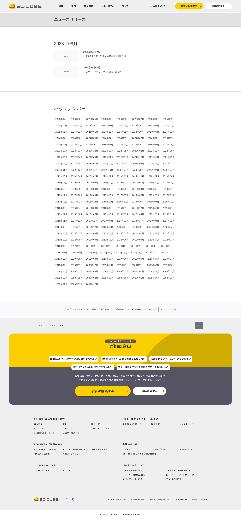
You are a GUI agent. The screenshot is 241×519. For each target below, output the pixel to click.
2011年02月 (121, 252)
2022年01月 (123, 157)
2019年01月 (138, 182)
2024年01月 (153, 138)
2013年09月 (138, 227)
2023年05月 (138, 144)
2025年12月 (169, 119)
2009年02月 (123, 271)
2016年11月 (107, 202)
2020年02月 (92, 176)
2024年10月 (138, 132)
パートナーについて (134, 465)
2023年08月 (107, 144)
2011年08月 (152, 246)
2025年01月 (92, 132)
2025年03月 (61, 132)
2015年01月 (61, 221)
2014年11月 (92, 221)
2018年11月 (168, 182)
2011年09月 (137, 246)
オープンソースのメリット (76, 309)
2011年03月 (106, 252)
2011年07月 (167, 246)
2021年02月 (169, 163)
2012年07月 (107, 240)
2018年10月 (61, 189)
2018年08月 (92, 189)
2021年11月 (153, 157)
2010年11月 (167, 252)
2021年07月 (92, 163)
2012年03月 (169, 240)
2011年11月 (107, 246)
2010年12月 (152, 252)
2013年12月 (92, 227)
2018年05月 (123, 189)
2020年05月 (61, 176)
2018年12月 (153, 182)
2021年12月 (138, 157)
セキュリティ (107, 6)
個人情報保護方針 (137, 499)
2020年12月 (77, 170)
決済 (73, 6)
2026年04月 (107, 119)
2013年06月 (61, 233)
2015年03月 (153, 214)
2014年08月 (122, 221)
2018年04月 (138, 189)
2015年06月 (107, 214)
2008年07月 (107, 278)
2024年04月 (107, 138)
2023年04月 (153, 144)
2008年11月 (168, 271)
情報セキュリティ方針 (199, 499)
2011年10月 (122, 246)
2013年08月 (153, 227)
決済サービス (106, 309)
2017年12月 (61, 195)
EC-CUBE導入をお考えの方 (49, 419)
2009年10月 (122, 265)
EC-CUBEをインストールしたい (140, 419)
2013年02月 (123, 233)
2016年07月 (168, 202)
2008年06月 (123, 278)
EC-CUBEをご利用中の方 (48, 444)
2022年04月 (77, 157)
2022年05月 (61, 157)
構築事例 (120, 309)
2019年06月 (77, 182)
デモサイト (151, 309)
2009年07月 (168, 265)
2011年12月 (92, 246)
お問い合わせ (130, 444)
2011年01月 (136, 252)
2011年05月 (76, 252)
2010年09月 (77, 259)
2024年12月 (107, 132)
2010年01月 (77, 265)
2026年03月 (123, 119)
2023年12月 (169, 138)
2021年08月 (77, 163)
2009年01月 (138, 271)
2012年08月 (92, 240)
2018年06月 (107, 189)
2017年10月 (77, 195)
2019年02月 (123, 182)
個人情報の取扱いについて (117, 499)
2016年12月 (92, 202)
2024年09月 (153, 132)
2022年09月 (123, 151)
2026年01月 (153, 119)
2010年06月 (123, 259)
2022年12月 (92, 151)
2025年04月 (168, 125)
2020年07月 (153, 170)
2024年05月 (92, 138)
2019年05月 (92, 182)
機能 (61, 6)
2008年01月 (77, 284)
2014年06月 (153, 221)
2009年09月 (138, 265)
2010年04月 (153, 259)
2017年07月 (123, 195)
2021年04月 (138, 163)
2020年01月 (107, 176)
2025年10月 (76, 125)
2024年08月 (168, 132)
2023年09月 (92, 144)
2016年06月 (61, 208)
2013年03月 (107, 233)
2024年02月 (138, 138)
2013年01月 (138, 233)
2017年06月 (138, 195)
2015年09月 (61, 214)
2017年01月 (77, 202)
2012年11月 (168, 233)
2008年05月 (138, 278)
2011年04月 (91, 252)
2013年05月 (77, 233)
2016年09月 (138, 202)
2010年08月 (92, 259)
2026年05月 (92, 119)
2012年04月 (153, 240)
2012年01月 (77, 246)
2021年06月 (107, 163)
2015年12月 (138, 208)
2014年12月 (77, 221)
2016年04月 (77, 208)
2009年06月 (61, 271)
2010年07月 (107, 259)
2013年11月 (107, 227)
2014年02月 (61, 227)
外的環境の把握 (182, 499)
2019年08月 (169, 176)
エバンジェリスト (168, 309)
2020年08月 (138, 170)
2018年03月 (153, 189)
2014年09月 (107, 221)
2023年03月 (168, 144)
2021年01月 (61, 170)
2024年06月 (77, 138)
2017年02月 (61, 202)
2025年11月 (61, 125)
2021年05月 (123, 163)
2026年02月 (138, 119)
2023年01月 (77, 151)
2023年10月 (76, 144)
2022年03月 (92, 157)
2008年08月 (92, 278)
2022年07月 (153, 151)
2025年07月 (122, 125)
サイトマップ (104, 514)
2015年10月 (168, 208)
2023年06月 (122, 144)
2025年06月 (138, 125)
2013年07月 (168, 227)
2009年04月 (92, 271)
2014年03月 (168, 221)
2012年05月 (138, 240)
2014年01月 (77, 227)
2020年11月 (92, 170)
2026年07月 (61, 119)
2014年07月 (138, 221)
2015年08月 (77, 214)
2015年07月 (92, 214)
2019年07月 (61, 182)
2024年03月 (123, 138)
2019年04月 (107, 182)
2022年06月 (169, 151)
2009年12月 (92, 265)
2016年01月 (123, 208)
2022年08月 (138, 151)
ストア (125, 6)
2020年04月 (77, 176)
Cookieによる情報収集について (160, 499)
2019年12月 (123, 176)
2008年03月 (169, 278)
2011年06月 (61, 252)
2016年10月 (122, 202)
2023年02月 (61, 151)
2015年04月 (138, 214)
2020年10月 (107, 170)
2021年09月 (61, 163)
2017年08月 (107, 195)
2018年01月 (169, 189)
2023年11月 (61, 144)
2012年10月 (61, 240)
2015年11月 (153, 208)
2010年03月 (169, 259)
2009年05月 (77, 271)
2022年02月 (107, 157)
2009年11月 (107, 265)
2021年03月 (153, 163)
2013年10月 (122, 227)
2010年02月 (61, 265)
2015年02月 (169, 214)
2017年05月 (153, 195)
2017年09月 (92, 195)
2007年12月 (92, 284)
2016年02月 (107, 208)
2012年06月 (123, 240)
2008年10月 (61, 278)
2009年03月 (107, 271)
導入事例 (89, 6)
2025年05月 (153, 125)
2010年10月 (61, 259)
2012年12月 (153, 233)
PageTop (199, 323)
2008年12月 (153, 271)
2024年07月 (61, 138)
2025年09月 (92, 125)
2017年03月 (169, 195)
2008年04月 (153, 278)
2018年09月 (77, 189)
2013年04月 (92, 233)
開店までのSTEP (135, 309)
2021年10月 (168, 157)
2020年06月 (168, 170)
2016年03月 (92, 208)
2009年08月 (153, 265)
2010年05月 (138, 259)
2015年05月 (123, 214)
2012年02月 (61, 246)
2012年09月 (77, 240)
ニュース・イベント (45, 465)
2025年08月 (107, 125)
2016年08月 (153, 202)
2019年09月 (153, 176)
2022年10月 (107, 151)
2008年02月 (61, 284)
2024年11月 (122, 132)
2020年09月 (122, 170)
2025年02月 (77, 132)
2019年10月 (138, 176)
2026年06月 (77, 119)
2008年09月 (77, 278)
